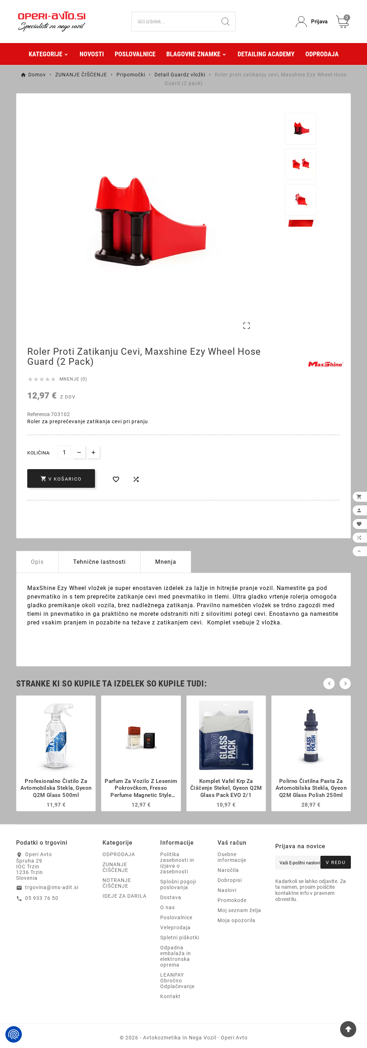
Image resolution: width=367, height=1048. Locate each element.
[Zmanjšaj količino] (79, 452)
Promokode (232, 900)
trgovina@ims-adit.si (51, 887)
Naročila (228, 870)
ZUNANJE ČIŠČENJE (115, 867)
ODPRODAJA (119, 854)
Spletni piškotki (179, 937)
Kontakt (170, 996)
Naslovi (227, 890)
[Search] (225, 21)
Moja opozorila (237, 920)
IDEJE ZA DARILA (125, 896)
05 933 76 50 (41, 898)
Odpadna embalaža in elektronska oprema (175, 956)
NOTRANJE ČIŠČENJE (117, 883)
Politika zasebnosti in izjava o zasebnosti (177, 862)
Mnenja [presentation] (165, 561)
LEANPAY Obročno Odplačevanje (177, 980)
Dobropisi (230, 880)
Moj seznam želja (239, 910)
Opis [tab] (37, 561)
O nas (167, 907)
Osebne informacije (232, 857)
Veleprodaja (175, 927)
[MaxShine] (325, 364)
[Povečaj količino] (93, 452)
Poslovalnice (176, 917)
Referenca (39, 414)
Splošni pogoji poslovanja (178, 884)
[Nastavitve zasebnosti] (13, 1034)
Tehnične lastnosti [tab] (99, 561)
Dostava (170, 897)
